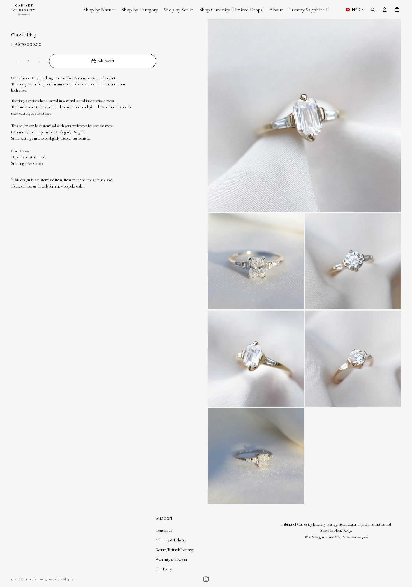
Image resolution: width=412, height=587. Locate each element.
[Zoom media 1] (304, 115)
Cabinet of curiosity (33, 579)
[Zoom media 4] (256, 359)
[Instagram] (206, 579)
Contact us (164, 530)
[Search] (373, 9)
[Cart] (397, 9)
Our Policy (164, 569)
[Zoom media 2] (256, 261)
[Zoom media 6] (256, 456)
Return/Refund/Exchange (175, 549)
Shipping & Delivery (171, 540)
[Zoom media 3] (353, 261)
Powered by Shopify (60, 579)
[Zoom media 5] (353, 359)
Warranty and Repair (172, 559)
